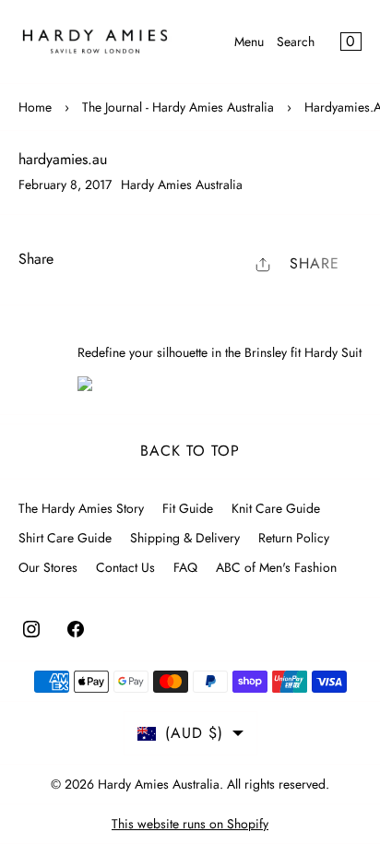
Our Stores (47, 567)
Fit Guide (187, 508)
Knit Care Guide (276, 508)
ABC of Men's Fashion (276, 567)
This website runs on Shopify (190, 823)
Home (35, 107)
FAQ (185, 567)
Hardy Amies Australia (159, 784)
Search (296, 41)
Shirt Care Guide (65, 538)
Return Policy (293, 538)
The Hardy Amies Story (81, 508)
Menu (249, 41)
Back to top (190, 450)
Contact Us (125, 567)
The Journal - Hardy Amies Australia (178, 107)
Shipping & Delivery (185, 538)
